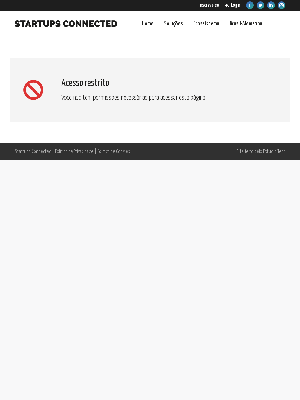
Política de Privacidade (74, 151)
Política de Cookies (113, 151)
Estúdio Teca (274, 151)
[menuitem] (209, 5)
